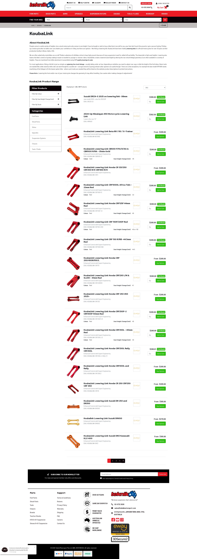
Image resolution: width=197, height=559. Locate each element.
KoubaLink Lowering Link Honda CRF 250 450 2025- (106, 295)
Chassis (34, 144)
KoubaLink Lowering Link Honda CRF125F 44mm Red (107, 204)
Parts (32, 492)
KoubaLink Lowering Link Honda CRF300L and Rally (106, 367)
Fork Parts (35, 116)
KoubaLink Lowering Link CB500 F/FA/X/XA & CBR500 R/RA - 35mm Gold (106, 150)
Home (33, 25)
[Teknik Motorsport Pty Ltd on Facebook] (113, 520)
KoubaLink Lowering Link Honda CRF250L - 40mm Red (108, 331)
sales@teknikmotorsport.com (125, 508)
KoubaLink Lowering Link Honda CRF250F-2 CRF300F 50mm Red (105, 312)
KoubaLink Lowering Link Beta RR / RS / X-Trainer (108, 131)
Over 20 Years (98, 495)
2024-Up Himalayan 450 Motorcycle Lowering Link (106, 115)
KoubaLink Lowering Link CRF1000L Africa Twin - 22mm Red (108, 186)
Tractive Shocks (35, 516)
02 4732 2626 (145, 7)
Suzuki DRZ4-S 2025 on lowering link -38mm (105, 96)
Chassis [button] (117, 14)
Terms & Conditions (119, 478)
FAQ (58, 516)
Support (61, 492)
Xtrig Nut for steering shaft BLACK (18, 550)
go (165, 20)
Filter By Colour (37, 94)
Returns (59, 501)
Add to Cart (160, 101)
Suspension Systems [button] (98, 14)
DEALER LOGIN (146, 3)
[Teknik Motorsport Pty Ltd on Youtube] (117, 520)
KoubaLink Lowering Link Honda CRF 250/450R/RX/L (101, 259)
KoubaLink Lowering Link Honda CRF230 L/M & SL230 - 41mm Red (106, 276)
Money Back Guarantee (97, 512)
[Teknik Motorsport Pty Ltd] (43, 5)
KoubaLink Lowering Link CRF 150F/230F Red (106, 221)
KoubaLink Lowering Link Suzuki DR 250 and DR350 (105, 402)
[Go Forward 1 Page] (123, 461)
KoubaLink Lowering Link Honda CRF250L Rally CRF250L (107, 349)
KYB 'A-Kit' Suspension (37, 520)
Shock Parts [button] (51, 14)
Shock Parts (36, 122)
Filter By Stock (36, 104)
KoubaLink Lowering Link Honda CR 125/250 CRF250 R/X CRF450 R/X (105, 168)
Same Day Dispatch (100, 503)
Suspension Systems (39, 138)
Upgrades (35, 133)
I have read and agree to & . (117, 478)
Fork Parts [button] (34, 14)
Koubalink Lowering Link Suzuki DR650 (103, 418)
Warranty (60, 509)
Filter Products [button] (39, 88)
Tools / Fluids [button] (133, 14)
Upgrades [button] (79, 14)
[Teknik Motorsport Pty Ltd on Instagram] (122, 520)
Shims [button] (65, 14)
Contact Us (61, 523)
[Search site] (130, 7)
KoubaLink (47, 25)
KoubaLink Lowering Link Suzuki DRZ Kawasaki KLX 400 (107, 437)
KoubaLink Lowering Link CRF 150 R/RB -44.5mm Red (107, 240)
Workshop (150, 14)
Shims (34, 127)
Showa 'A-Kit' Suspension (38, 523)
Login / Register (163, 3)
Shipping (60, 512)
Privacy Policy (129, 478)
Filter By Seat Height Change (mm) (43, 99)
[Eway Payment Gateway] (120, 529)
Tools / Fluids (36, 149)
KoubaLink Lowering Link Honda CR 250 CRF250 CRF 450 (107, 384)
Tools (32, 505)
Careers (60, 520)
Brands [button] (164, 14)
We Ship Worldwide (97, 529)
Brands (39, 25)
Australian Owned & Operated (97, 520)
